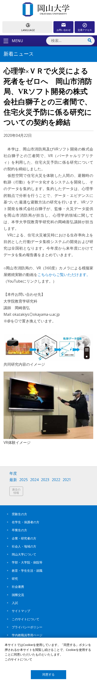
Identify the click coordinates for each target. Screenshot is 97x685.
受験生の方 (19, 514)
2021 (67, 480)
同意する (48, 674)
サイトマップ (21, 611)
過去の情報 (16, 491)
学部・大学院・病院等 (27, 562)
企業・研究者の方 (24, 538)
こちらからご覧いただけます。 (63, 274)
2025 (23, 480)
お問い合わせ (64, 30)
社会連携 (18, 586)
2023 (45, 480)
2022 (56, 480)
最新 (13, 480)
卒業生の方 (19, 530)
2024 (34, 480)
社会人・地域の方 (24, 546)
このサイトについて (25, 619)
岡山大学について (24, 554)
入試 (15, 603)
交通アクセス (85, 30)
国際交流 (18, 595)
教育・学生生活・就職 (27, 570)
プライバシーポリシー (27, 627)
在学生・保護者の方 (25, 522)
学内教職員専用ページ (27, 635)
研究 (15, 578)
